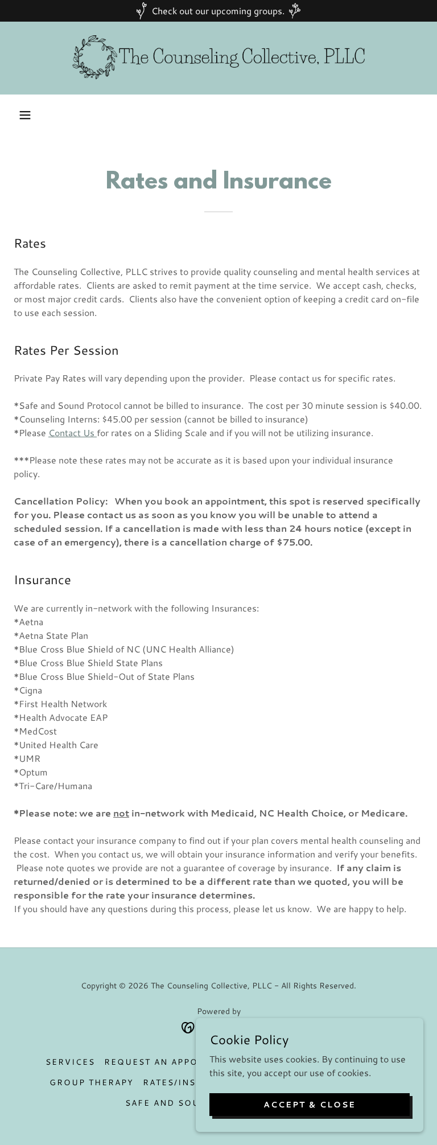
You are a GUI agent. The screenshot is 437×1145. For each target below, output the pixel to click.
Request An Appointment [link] (173, 1062)
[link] (218, 58)
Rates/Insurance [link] (190, 1082)
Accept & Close (309, 1104)
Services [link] (70, 1062)
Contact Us (71, 432)
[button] (25, 115)
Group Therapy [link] (92, 1082)
